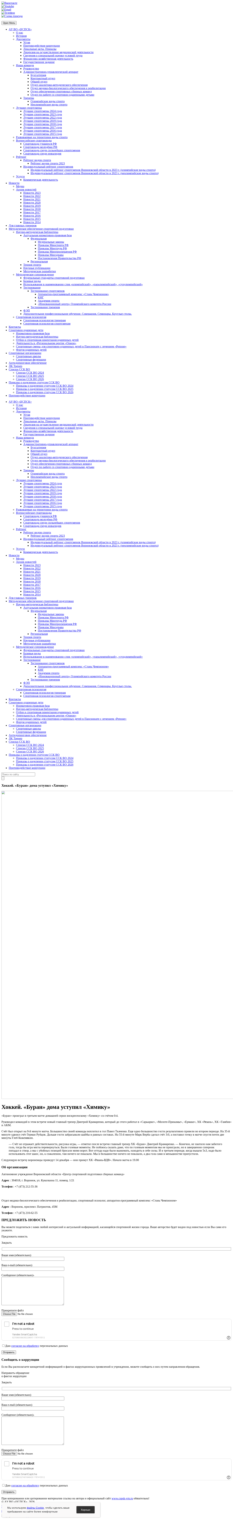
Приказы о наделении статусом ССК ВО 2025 (44, 389)
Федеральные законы (51, 241)
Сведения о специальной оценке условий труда (52, 55)
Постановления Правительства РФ (59, 258)
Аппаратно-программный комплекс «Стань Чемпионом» (73, 294)
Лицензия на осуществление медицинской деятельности (58, 52)
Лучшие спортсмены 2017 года (42, 127)
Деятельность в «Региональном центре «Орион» (46, 343)
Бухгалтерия (38, 75)
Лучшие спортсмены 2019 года (42, 120)
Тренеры (28, 98)
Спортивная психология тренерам (44, 320)
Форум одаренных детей (31, 349)
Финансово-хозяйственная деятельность (48, 58)
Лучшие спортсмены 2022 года (42, 117)
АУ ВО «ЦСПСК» (20, 29)
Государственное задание (39, 62)
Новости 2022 (32, 196)
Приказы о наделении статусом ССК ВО (34, 382)
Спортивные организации (25, 353)
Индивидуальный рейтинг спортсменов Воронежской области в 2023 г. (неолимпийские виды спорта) (95, 173)
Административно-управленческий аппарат (50, 71)
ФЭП (26, 310)
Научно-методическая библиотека (37, 232)
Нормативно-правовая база (33, 333)
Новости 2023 (32, 192)
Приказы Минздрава (51, 254)
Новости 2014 (32, 222)
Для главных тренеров (23, 225)
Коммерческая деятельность (40, 179)
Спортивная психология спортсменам (46, 323)
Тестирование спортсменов (48, 290)
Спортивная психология (31, 317)
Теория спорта (32, 264)
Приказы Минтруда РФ (52, 248)
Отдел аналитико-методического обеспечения (59, 84)
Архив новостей (26, 189)
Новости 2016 (32, 215)
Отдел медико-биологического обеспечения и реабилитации (68, 88)
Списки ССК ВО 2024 (30, 372)
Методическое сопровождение (35, 274)
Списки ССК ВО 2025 (30, 375)
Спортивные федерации (31, 359)
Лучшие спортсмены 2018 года (42, 124)
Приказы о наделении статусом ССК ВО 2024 (44, 385)
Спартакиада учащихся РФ (40, 143)
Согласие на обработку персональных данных (30, 1511)
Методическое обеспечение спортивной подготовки (41, 228)
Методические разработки (39, 271)
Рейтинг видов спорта (37, 160)
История (21, 35)
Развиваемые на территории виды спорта (42, 137)
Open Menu (9, 23)
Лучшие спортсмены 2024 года (42, 111)
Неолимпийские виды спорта (49, 104)
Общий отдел (39, 81)
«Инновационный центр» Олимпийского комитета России (74, 304)
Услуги (20, 176)
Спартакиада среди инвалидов (42, 153)
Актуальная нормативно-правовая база (47, 235)
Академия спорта (48, 300)
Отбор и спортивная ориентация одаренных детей (47, 339)
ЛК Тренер (15, 366)
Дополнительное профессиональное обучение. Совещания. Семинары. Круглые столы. (77, 313)
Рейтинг (21, 156)
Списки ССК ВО (19, 369)
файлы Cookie (35, 1507)
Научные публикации (36, 268)
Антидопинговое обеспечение (28, 362)
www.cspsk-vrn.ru (122, 1498)
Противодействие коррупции (41, 45)
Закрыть (6, 1242)
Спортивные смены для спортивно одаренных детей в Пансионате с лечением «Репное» (71, 346)
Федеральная (39, 238)
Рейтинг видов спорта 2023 (48, 163)
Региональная (39, 261)
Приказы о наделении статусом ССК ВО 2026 (44, 392)
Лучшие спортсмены (29, 107)
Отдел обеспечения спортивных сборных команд (61, 91)
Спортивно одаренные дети (26, 330)
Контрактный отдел (43, 78)
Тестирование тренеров (45, 307)
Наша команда (25, 65)
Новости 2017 (32, 212)
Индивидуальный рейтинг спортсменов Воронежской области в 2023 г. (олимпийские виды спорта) (93, 169)
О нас (19, 32)
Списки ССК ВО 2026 (30, 379)
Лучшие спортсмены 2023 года (42, 114)
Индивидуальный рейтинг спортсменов (48, 166)
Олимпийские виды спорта (48, 101)
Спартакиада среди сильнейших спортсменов (51, 150)
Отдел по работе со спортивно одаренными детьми (62, 94)
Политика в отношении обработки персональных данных (37, 1506)
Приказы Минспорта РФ (53, 245)
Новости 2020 (32, 202)
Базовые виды (32, 281)
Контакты (15, 326)
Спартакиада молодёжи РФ (40, 147)
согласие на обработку (25, 1345)
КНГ (41, 297)
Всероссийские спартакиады (34, 140)
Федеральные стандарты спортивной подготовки (54, 277)
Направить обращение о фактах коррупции (15, 1374)
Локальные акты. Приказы (39, 48)
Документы (23, 39)
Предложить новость (14, 1236)
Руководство (31, 68)
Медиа (20, 186)
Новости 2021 (32, 199)
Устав (26, 42)
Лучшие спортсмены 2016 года (42, 130)
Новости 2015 (32, 219)
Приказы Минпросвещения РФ (57, 251)
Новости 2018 (32, 209)
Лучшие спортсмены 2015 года (42, 133)
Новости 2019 (32, 205)
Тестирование (32, 287)
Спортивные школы (28, 356)
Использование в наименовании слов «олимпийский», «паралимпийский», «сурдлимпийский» (83, 284)
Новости (14, 183)
